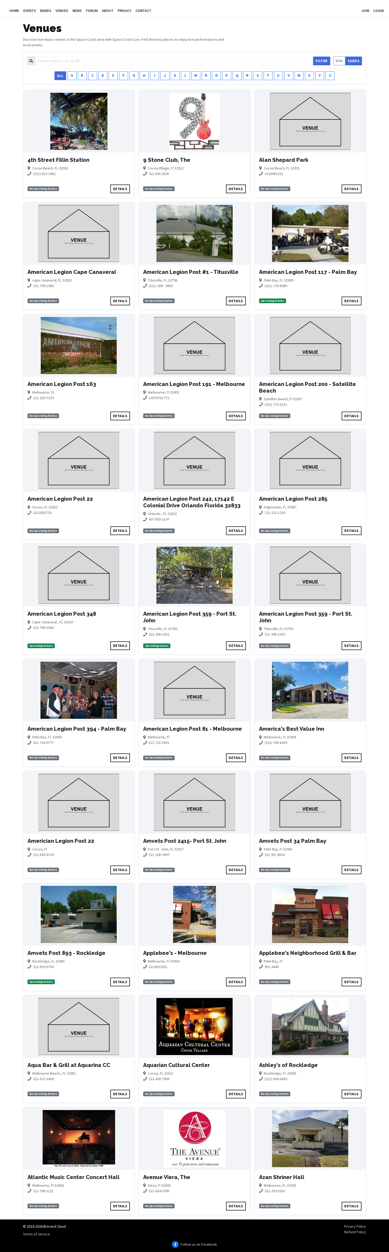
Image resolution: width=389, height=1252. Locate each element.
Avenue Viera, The (166, 1177)
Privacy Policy (355, 1226)
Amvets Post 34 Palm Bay (292, 841)
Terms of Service (36, 1234)
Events (29, 10)
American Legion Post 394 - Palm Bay (77, 729)
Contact (143, 10)
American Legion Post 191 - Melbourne (194, 384)
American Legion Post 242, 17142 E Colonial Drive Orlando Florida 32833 (192, 502)
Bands (45, 10)
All (60, 75)
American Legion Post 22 (60, 499)
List (339, 60)
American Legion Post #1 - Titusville (190, 272)
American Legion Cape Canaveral (72, 272)
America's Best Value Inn (291, 729)
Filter (322, 60)
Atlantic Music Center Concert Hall (74, 1177)
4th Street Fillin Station (58, 160)
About (108, 10)
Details (120, 188)
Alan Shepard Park (283, 160)
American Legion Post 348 (62, 614)
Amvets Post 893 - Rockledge (66, 953)
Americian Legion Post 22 (61, 841)
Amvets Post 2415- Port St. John (184, 841)
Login (378, 10)
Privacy (124, 10)
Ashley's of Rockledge (288, 1065)
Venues (62, 10)
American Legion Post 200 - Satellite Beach (307, 387)
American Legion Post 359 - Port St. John (189, 617)
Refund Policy (355, 1232)
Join (365, 10)
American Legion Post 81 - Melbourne (192, 729)
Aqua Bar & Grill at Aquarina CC (69, 1065)
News (77, 10)
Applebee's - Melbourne (175, 953)
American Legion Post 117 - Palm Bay (308, 272)
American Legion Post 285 (293, 499)
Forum (92, 10)
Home (14, 10)
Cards (354, 60)
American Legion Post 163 (62, 384)
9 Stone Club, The (166, 160)
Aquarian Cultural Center (176, 1065)
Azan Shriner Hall (281, 1177)
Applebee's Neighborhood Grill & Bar (307, 953)
